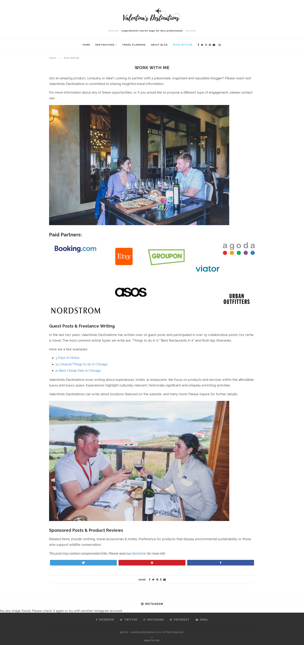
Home (86, 45)
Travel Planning (134, 45)
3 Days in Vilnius (67, 358)
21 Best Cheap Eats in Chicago (78, 370)
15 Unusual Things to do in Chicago (81, 364)
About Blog (159, 45)
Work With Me (182, 45)
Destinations (104, 45)
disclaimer (139, 553)
